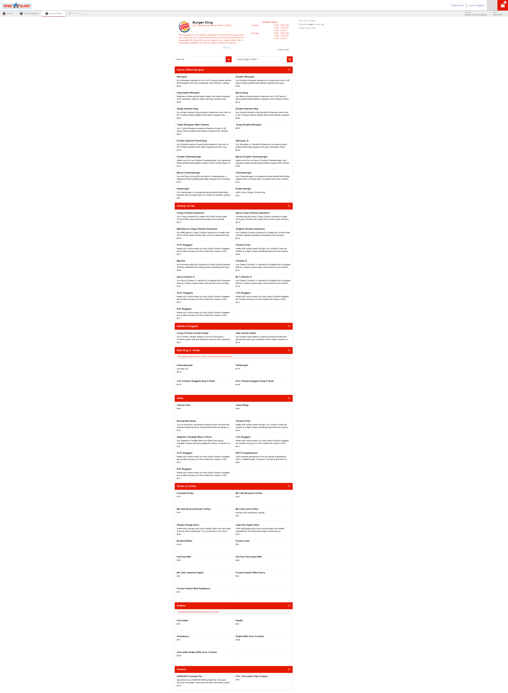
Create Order (54, 13)
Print (227, 47)
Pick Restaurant (30, 13)
